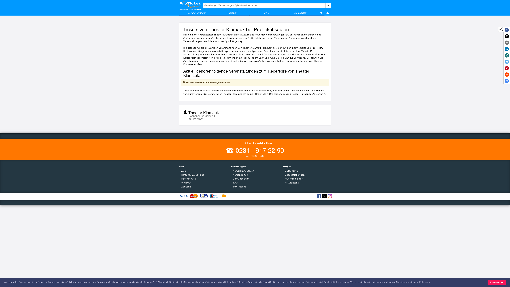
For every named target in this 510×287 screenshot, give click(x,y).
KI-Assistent (292, 182)
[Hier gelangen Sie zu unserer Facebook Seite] (319, 196)
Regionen (232, 13)
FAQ (235, 182)
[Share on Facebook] (507, 30)
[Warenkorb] (321, 13)
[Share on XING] (507, 55)
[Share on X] (507, 36)
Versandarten (240, 175)
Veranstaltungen (197, 13)
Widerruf (186, 182)
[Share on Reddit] (507, 74)
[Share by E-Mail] (507, 43)
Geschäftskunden (295, 175)
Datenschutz (188, 178)
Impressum (239, 186)
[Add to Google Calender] (507, 81)
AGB (183, 171)
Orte (266, 13)
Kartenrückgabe (294, 178)
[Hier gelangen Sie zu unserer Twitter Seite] (324, 196)
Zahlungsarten (241, 178)
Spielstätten (300, 13)
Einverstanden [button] (496, 282)
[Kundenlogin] (327, 13)
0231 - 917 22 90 (259, 150)
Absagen (186, 186)
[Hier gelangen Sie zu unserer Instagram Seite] (330, 196)
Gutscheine (291, 171)
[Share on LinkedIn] (507, 49)
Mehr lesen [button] (424, 282)
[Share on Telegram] (507, 62)
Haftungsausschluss (192, 175)
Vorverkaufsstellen (243, 171)
